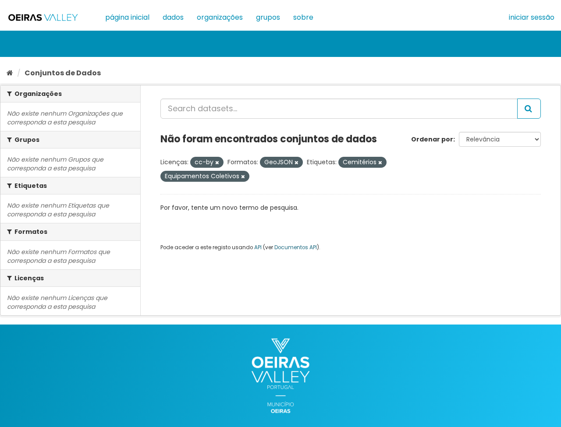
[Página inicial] (10, 73)
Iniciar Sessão (531, 17)
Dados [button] (173, 17)
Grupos (268, 17)
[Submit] (529, 109)
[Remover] (217, 162)
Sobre (303, 17)
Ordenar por (432, 139)
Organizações (220, 17)
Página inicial (127, 17)
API (258, 247)
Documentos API (295, 247)
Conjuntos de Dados (63, 73)
